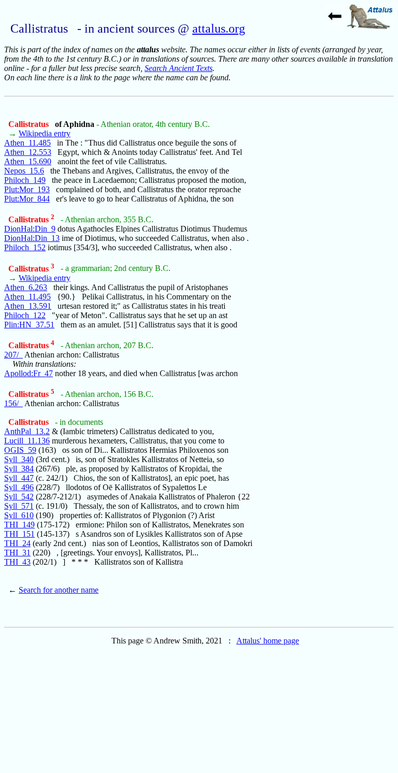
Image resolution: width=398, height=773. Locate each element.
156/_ (13, 403)
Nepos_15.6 (24, 170)
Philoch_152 (25, 247)
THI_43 (17, 561)
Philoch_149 (25, 180)
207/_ (13, 354)
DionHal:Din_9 (29, 228)
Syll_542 (19, 496)
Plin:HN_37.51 (29, 324)
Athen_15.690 (27, 161)
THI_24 (17, 543)
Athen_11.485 (27, 142)
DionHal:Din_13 (32, 238)
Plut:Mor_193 (27, 189)
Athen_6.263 (25, 287)
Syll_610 (19, 515)
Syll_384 (19, 468)
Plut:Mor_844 (27, 198)
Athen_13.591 (27, 306)
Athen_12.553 (27, 152)
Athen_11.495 (27, 296)
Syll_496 (19, 487)
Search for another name (58, 589)
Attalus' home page (267, 640)
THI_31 (17, 552)
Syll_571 (19, 506)
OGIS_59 (20, 450)
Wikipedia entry (44, 133)
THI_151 (19, 533)
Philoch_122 (25, 315)
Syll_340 (19, 459)
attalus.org (218, 28)
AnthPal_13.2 (27, 431)
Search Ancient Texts (178, 68)
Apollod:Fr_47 (28, 373)
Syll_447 (19, 478)
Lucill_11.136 (27, 440)
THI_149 (19, 524)
